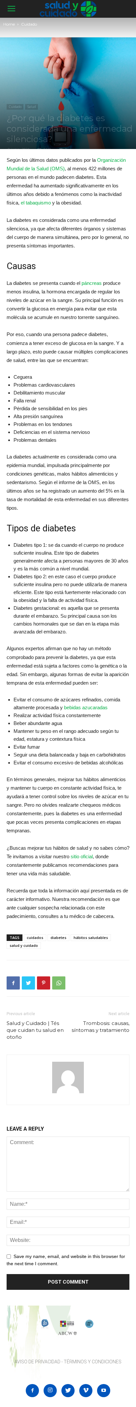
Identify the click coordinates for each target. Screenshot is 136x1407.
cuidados (35, 937)
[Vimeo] (85, 1390)
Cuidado (29, 24)
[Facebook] (32, 1390)
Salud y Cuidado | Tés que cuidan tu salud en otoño (35, 1030)
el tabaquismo (36, 202)
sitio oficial (82, 856)
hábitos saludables (91, 937)
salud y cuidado (24, 945)
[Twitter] (68, 1390)
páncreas (92, 283)
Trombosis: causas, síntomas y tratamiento (100, 1026)
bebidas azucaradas (86, 707)
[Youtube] (103, 1390)
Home (9, 24)
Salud (31, 106)
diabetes (58, 937)
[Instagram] (50, 1390)
